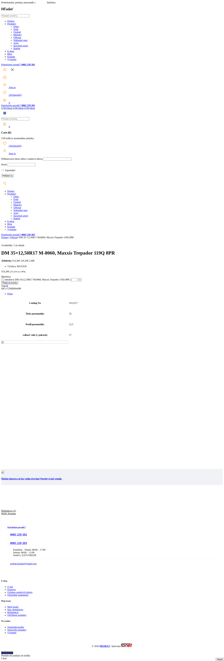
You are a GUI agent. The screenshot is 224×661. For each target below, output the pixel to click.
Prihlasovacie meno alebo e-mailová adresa (22, 159)
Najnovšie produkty (16, 630)
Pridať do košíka (9, 283)
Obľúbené (14, 95)
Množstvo (6, 276)
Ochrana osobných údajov (20, 592)
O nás (10, 586)
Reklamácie (13, 612)
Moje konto (12, 607)
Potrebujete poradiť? (11, 64)
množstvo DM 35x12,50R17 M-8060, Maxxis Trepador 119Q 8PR (37, 279)
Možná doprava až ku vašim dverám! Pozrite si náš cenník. (31, 478)
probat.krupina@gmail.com (23, 563)
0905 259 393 (18, 543)
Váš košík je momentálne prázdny (17, 138)
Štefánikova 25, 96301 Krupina (8, 512)
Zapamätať (9, 170)
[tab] (115, 293)
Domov (5, 237)
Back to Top (7, 653)
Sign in (12, 87)
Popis (10, 293)
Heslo (4, 164)
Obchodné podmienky (18, 595)
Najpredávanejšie (15, 627)
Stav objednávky (15, 609)
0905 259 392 (18, 534)
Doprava (11, 589)
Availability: (7, 245)
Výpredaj (11, 632)
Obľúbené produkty (17, 615)
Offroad (14, 237)
